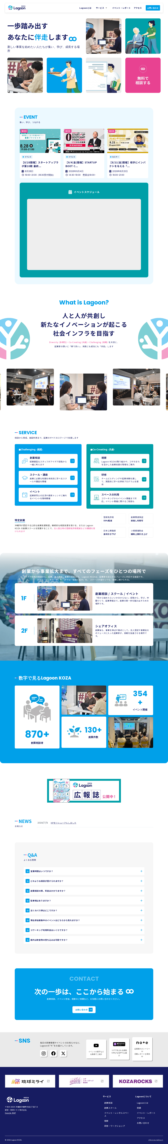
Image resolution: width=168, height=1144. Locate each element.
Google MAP (10, 1113)
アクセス (138, 7)
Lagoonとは (85, 7)
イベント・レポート (121, 7)
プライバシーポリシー (155, 1140)
